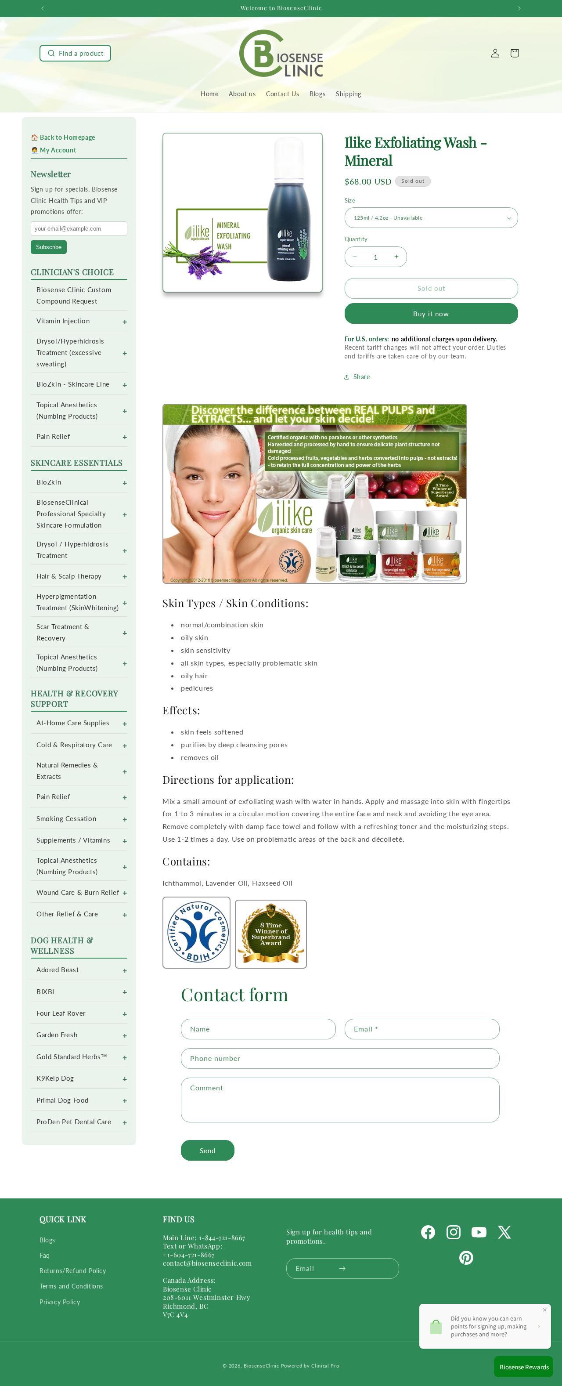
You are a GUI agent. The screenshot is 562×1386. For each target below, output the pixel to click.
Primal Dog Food (62, 1100)
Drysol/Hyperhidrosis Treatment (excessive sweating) (70, 352)
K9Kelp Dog (55, 1078)
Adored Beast (57, 969)
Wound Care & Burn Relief (77, 892)
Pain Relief (53, 436)
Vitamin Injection (63, 321)
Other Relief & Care (67, 914)
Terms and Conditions (71, 1286)
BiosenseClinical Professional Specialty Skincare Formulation (71, 514)
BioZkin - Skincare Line (73, 384)
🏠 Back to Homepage (63, 137)
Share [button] (361, 376)
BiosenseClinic (261, 1365)
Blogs (47, 1240)
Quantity (356, 238)
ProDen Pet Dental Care (73, 1121)
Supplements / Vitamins (73, 840)
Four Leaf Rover (61, 1013)
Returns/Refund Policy (73, 1270)
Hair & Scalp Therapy (69, 576)
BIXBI (45, 991)
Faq (45, 1255)
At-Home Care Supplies (73, 723)
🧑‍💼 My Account (53, 150)
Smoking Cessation (66, 818)
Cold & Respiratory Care (74, 745)
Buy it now (431, 314)
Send (208, 1150)
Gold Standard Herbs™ (72, 1056)
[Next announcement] (519, 8)
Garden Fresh (56, 1035)
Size (350, 200)
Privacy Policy (60, 1302)
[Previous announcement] (42, 8)
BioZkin (48, 482)
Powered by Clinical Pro (310, 1365)
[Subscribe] (342, 1268)
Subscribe (48, 247)
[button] (75, 53)
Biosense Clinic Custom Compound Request (73, 295)
